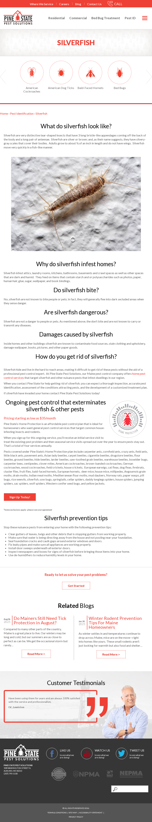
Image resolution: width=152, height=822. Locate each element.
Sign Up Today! (19, 497)
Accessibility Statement (90, 812)
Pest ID (130, 18)
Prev (3, 77)
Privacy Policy (76, 817)
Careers (64, 4)
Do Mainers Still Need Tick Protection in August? (40, 620)
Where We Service (41, 4)
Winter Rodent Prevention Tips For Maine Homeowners (115, 622)
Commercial (78, 18)
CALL (118, 4)
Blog (78, 4)
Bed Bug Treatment (105, 18)
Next (149, 77)
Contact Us (94, 4)
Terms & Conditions (57, 812)
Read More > (36, 653)
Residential (56, 18)
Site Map (73, 812)
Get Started (76, 585)
